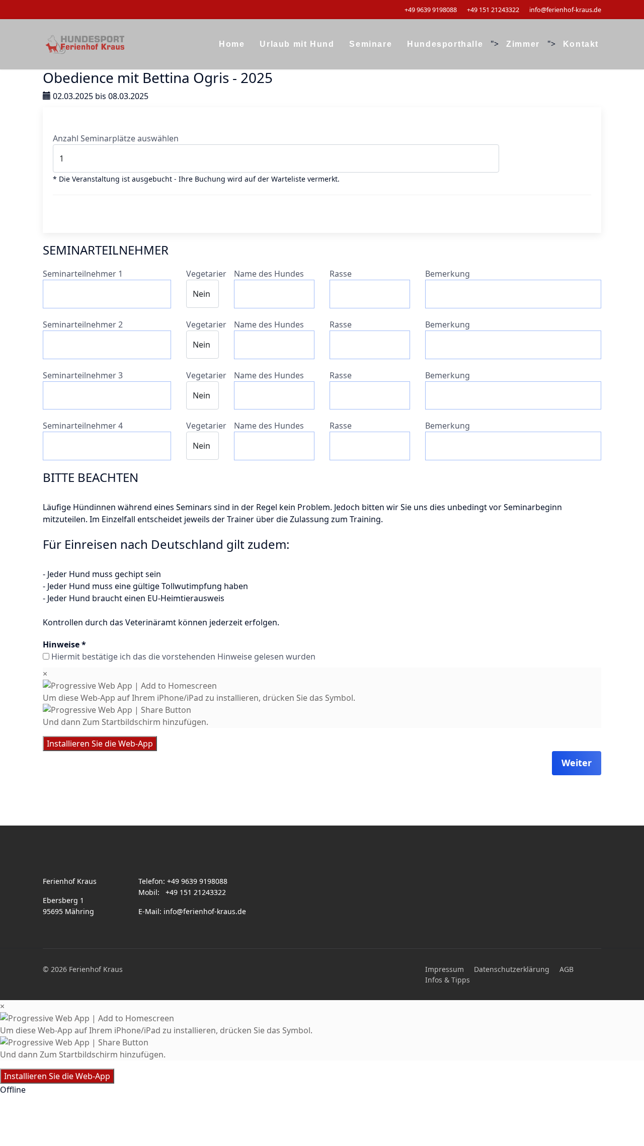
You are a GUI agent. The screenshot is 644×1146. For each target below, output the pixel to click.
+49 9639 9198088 (431, 10)
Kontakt (581, 44)
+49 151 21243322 (493, 10)
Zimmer (523, 44)
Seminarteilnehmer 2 (83, 324)
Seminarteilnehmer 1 (83, 273)
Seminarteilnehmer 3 (83, 375)
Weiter (576, 763)
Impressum (444, 969)
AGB (566, 969)
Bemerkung (447, 273)
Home (232, 44)
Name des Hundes (269, 273)
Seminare (370, 44)
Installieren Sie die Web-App (100, 743)
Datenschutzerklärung (511, 969)
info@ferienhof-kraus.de (565, 10)
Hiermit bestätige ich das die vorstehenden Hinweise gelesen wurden (183, 656)
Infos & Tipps (447, 980)
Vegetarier (206, 273)
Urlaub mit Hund (297, 44)
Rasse (341, 273)
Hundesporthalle (445, 44)
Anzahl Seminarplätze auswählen (116, 138)
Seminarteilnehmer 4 (83, 425)
